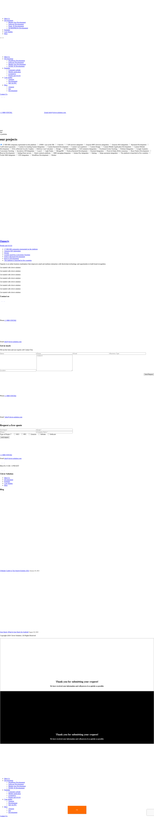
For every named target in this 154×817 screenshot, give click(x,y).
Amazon (11, 79)
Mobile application (14, 72)
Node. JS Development (16, 26)
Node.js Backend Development (14, 257)
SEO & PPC (12, 83)
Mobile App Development (17, 22)
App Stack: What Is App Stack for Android (14, 632)
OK (77, 810)
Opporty (4, 241)
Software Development (16, 24)
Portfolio (7, 30)
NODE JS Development (16, 66)
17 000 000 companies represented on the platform (21, 249)
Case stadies (8, 77)
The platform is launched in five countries (18, 260)
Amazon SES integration (12, 251)
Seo (9, 89)
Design (6, 253)
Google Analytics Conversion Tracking (17, 255)
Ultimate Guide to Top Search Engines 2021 (14, 571)
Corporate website (14, 70)
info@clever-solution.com (12, 342)
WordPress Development (16, 61)
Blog (5, 34)
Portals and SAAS (14, 76)
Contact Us (3, 94)
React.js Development (11, 258)
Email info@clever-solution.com (55, 112)
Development (8, 20)
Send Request (149, 374)
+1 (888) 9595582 (6, 112)
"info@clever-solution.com (13, 417)
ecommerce (12, 74)
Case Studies (8, 32)
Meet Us (7, 19)
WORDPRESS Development (18, 28)
